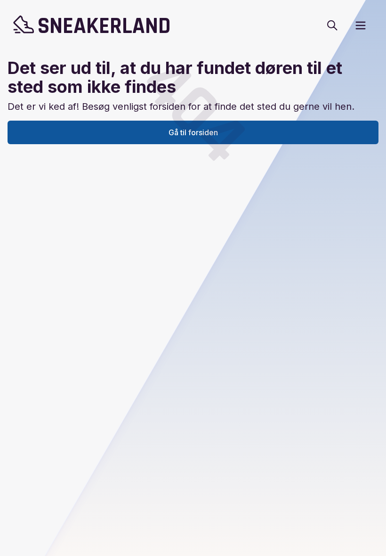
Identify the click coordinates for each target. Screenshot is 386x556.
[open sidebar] (360, 25)
